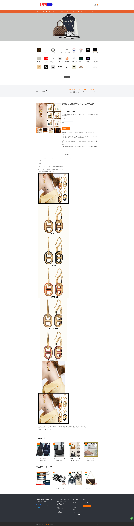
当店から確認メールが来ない (62, 501)
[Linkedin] (44, 508)
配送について (59, 509)
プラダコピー (75, 507)
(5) (69, 108)
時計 (49, 11)
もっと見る (67, 77)
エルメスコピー (68, 106)
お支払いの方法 (59, 511)
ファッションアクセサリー (92, 11)
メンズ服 (77, 11)
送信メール (87, 506)
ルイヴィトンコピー (76, 502)
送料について (59, 507)
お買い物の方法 (59, 512)
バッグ (57, 11)
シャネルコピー (75, 504)
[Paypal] (37, 508)
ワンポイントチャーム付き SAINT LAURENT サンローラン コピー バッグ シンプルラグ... (75, 458)
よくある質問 (59, 504)
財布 (53, 11)
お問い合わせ (59, 505)
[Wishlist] (48, 444)
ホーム (38, 11)
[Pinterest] (43, 508)
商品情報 (67, 154)
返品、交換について (60, 503)
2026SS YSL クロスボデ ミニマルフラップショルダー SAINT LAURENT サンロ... (59, 458)
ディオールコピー (76, 509)
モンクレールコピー (76, 512)
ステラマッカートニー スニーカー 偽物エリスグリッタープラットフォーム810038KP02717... (90, 458)
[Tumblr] (39, 507)
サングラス (62, 11)
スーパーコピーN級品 (46, 524)
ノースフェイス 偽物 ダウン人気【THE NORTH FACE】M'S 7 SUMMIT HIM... (43, 458)
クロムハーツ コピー (76, 514)
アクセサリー (68, 11)
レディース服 (83, 11)
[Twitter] (41, 508)
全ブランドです (44, 11)
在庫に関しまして (60, 508)
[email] (131, 518)
